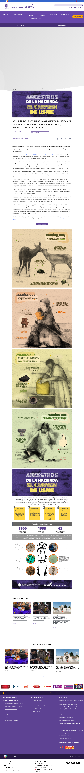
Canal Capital (7, 714)
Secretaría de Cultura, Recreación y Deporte (14, 703)
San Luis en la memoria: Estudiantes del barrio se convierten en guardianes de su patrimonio (41, 618)
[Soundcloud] (77, 7)
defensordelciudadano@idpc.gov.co (66, 720)
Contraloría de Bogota (37, 700)
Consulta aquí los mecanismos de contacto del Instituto (71, 700)
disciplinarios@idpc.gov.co (64, 735)
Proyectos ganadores (36, 132)
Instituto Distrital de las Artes (11, 709)
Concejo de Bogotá (37, 708)
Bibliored (6, 717)
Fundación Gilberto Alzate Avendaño (12, 712)
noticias (17, 88)
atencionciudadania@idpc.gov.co (66, 717)
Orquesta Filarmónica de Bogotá (11, 720)
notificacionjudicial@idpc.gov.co (66, 738)
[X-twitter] (73, 7)
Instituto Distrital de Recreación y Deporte (13, 706)
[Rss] (79, 763)
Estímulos (22, 88)
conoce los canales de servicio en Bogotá (68, 704)
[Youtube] (75, 7)
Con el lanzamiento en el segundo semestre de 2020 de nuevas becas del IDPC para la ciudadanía (33, 154)
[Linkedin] (80, 7)
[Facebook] (71, 7)
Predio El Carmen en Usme (42, 131)
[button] (57, 138)
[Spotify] (78, 7)
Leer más (14, 623)
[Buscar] (82, 5)
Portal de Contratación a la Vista (39, 714)
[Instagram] (69, 7)
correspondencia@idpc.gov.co (65, 727)
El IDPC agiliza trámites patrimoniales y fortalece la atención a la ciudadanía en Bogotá (21, 618)
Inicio (13, 88)
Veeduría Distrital (36, 711)
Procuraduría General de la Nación (40, 705)
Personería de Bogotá (37, 703)
